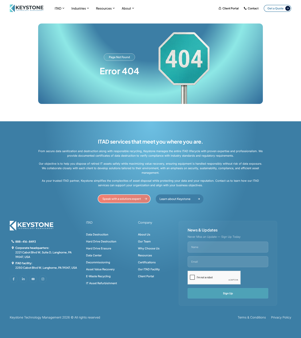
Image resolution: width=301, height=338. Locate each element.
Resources (104, 8)
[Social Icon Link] (13, 279)
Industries (78, 8)
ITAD (58, 8)
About (126, 8)
